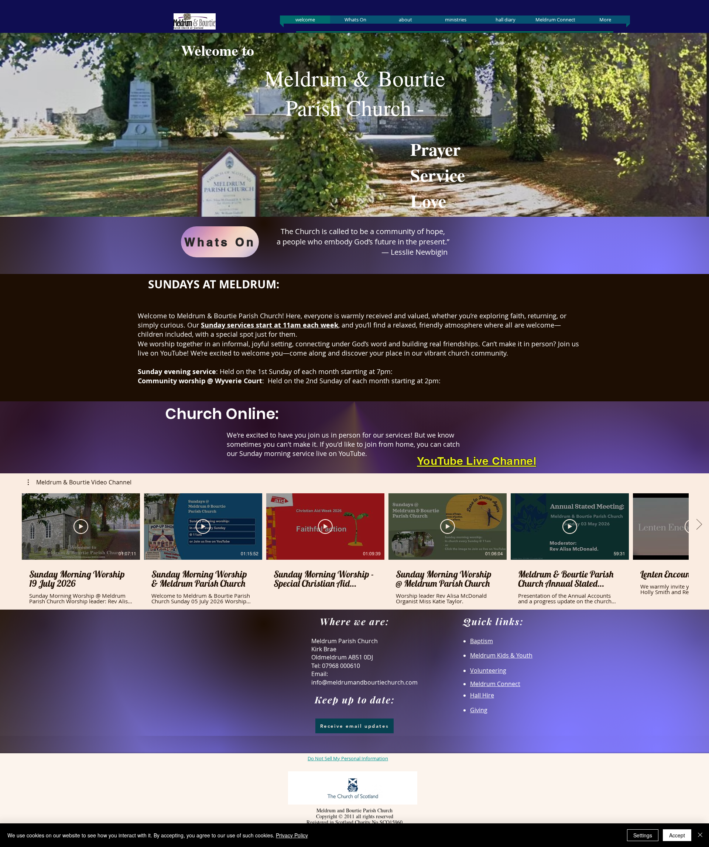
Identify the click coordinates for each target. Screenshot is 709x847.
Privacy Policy (292, 835)
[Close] (700, 835)
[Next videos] (699, 525)
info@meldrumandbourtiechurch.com (364, 682)
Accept (677, 835)
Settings (642, 835)
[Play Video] (80, 526)
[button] (79, 482)
